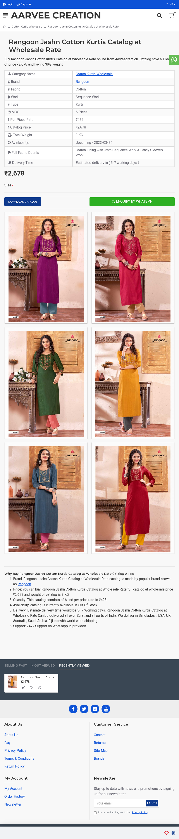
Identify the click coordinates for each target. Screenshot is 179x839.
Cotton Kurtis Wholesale (27, 26)
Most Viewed (43, 665)
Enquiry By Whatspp (133, 201)
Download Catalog (22, 201)
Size (7, 185)
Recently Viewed (74, 665)
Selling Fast (15, 665)
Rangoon (82, 82)
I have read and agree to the (123, 812)
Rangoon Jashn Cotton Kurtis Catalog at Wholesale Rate (39, 677)
